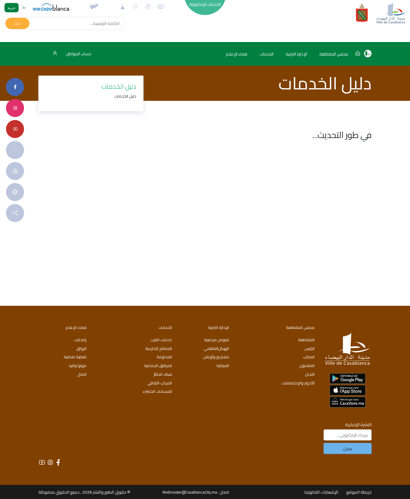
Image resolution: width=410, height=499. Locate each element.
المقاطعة (306, 339)
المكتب (309, 356)
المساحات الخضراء (157, 391)
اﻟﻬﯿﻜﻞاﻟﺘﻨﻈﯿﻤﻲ (216, 348)
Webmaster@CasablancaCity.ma (189, 492)
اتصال (81, 374)
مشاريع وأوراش (216, 356)
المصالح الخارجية (158, 348)
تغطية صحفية (75, 356)
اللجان (310, 374)
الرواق (81, 348)
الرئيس (309, 348)
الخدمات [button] (266, 54)
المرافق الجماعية (158, 365)
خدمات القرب (161, 339)
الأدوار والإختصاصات (298, 382)
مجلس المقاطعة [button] (333, 54)
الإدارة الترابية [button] (296, 54)
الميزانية (222, 365)
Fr (24, 7)
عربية (12, 7)
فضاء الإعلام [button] (236, 54)
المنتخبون (307, 365)
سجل (347, 448)
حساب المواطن (78, 53)
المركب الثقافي (159, 382)
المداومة (164, 356)
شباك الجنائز (163, 374)
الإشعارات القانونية (321, 492)
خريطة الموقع (359, 492)
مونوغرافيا (77, 365)
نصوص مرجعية (216, 339)
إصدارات (80, 339)
